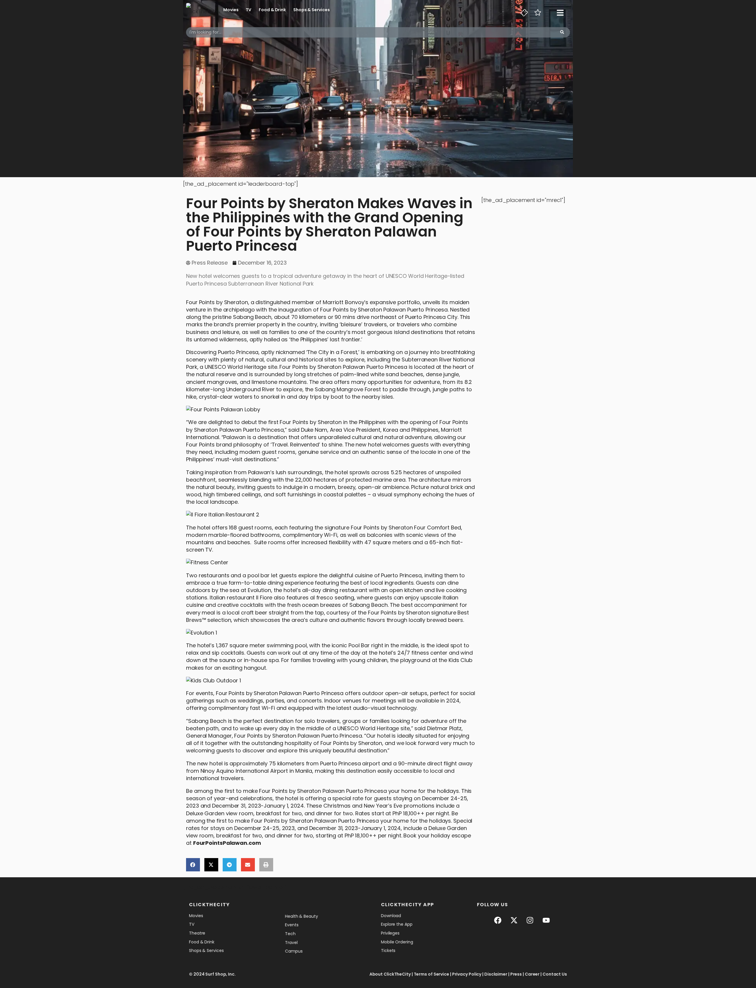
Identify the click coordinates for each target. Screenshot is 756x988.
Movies (230, 10)
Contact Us (554, 974)
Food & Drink (272, 10)
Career (532, 974)
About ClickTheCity (390, 974)
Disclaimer (495, 974)
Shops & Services (311, 10)
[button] (193, 864)
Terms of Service (431, 974)
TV (248, 10)
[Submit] (562, 32)
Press (516, 974)
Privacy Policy (467, 974)
